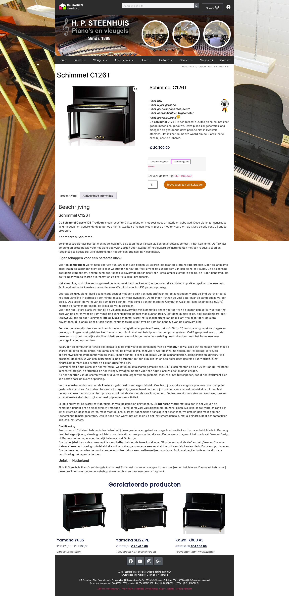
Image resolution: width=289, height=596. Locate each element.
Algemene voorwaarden (108, 589)
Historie (164, 60)
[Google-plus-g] (158, 561)
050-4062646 (183, 176)
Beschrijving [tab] (68, 195)
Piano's (192, 66)
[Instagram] (149, 561)
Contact (225, 60)
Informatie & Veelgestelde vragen (150, 589)
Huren (144, 60)
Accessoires (122, 60)
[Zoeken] (196, 5)
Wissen (151, 166)
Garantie (170, 589)
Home (62, 60)
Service (184, 60)
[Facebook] (131, 561)
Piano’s (78, 60)
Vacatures (206, 60)
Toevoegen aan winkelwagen (185, 184)
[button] (136, 89)
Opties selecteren (69, 551)
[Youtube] (140, 561)
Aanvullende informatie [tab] (98, 195)
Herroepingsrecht (184, 589)
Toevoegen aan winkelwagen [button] (136, 551)
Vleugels (98, 60)
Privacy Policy (127, 589)
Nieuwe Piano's (205, 66)
